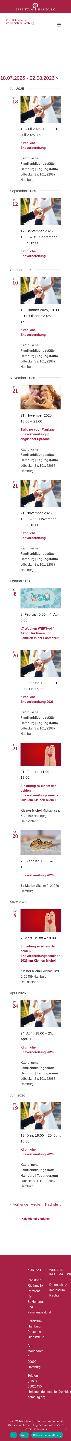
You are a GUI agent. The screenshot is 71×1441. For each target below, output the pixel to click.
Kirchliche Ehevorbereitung (33, 145)
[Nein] (66, 1429)
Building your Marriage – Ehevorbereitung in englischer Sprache (39, 434)
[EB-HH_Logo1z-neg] (35, 4)
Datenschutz (58, 1284)
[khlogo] (20, 20)
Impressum (57, 1290)
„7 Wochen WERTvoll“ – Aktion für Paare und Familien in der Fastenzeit (40, 633)
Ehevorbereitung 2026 (37, 875)
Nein (24, 1435)
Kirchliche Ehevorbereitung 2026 (37, 699)
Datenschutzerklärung (47, 1435)
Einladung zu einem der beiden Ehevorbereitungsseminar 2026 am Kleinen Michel (40, 792)
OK (13, 1435)
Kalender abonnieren (35, 1218)
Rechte (54, 1295)
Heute (35, 1204)
